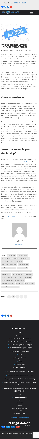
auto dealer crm (22, 255)
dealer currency (26, 271)
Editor (5, 51)
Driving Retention (20, 358)
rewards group (29, 284)
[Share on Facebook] (9, 296)
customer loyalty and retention (20, 162)
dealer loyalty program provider (22, 274)
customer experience (8, 268)
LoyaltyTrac (19, 284)
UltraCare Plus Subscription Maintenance (21, 342)
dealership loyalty (25, 277)
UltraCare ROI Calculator (20, 352)
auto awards (11, 255)
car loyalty (19, 261)
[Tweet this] (13, 296)
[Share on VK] (17, 296)
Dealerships (20, 336)
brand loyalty (25, 258)
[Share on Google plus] (21, 296)
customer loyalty (22, 268)
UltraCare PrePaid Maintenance (21, 339)
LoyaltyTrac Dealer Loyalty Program (21, 348)
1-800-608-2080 (20, 3)
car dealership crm (8, 261)
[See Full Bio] (24, 245)
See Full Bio (18, 245)
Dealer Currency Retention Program (21, 345)
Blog (20, 361)
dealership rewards (8, 284)
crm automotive (23, 265)
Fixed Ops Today (10, 216)
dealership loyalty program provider (13, 280)
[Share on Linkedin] (25, 296)
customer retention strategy (10, 271)
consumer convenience (9, 265)
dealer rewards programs (10, 277)
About (20, 333)
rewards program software (10, 287)
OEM (20, 355)
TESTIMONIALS (20, 364)
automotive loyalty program (10, 258)
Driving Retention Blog (16, 51)
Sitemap (19, 436)
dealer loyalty (6, 274)
